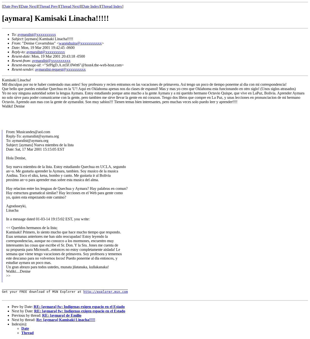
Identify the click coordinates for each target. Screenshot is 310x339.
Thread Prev (48, 6)
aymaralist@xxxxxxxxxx (36, 34)
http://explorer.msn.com (105, 291)
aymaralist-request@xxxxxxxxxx (60, 69)
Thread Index (111, 6)
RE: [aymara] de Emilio (61, 315)
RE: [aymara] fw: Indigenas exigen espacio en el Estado (79, 307)
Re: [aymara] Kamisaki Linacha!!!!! (65, 320)
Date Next (29, 6)
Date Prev (10, 6)
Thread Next (70, 6)
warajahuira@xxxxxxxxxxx (80, 43)
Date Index (90, 6)
